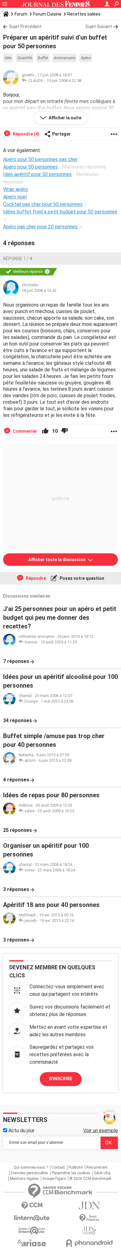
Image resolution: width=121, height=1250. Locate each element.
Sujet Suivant (98, 26)
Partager (61, 133)
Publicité (76, 1167)
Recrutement (97, 1167)
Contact (58, 1167)
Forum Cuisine (47, 14)
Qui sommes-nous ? (31, 1167)
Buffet (43, 58)
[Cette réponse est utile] (45, 431)
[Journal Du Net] (89, 1205)
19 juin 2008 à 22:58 (64, 80)
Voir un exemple (100, 1130)
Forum (21, 14)
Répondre (35, 578)
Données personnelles (29, 1173)
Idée (8, 58)
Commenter (24, 431)
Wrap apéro (15, 189)
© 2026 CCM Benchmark (90, 1178)
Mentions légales (24, 1178)
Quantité (24, 58)
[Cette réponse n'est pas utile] (64, 431)
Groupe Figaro (54, 1178)
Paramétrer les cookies (71, 1173)
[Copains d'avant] (31, 1230)
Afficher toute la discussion (57, 559)
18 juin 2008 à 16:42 (39, 290)
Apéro (86, 58)
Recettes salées (84, 14)
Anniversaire (64, 58)
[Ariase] (31, 1242)
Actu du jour (20, 1130)
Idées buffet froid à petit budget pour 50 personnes (60, 212)
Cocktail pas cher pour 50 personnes (43, 204)
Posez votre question (81, 578)
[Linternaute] (31, 1218)
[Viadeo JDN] (89, 1230)
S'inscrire (60, 1078)
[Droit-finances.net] (89, 1218)
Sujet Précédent (25, 26)
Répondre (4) (25, 133)
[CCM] (31, 1205)
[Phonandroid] (89, 1243)
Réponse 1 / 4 (17, 258)
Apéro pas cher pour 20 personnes (40, 227)
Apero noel (15, 197)
